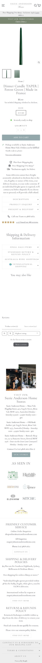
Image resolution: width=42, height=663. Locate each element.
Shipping (17, 102)
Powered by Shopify (21, 661)
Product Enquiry (21, 204)
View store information (13, 155)
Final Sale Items (21, 247)
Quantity (21, 126)
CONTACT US (21, 552)
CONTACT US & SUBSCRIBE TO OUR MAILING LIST (20, 643)
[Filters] (10, 333)
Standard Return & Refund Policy (21, 253)
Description (21, 199)
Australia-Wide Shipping (21, 259)
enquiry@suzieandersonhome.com (21, 542)
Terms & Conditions (20, 650)
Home (20, 81)
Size (21, 108)
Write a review (21, 344)
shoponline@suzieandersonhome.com (21, 534)
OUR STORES (21, 455)
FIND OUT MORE (21, 601)
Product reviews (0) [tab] (11, 326)
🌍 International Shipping (21, 265)
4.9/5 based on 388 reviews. (27, 222)
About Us (20, 656)
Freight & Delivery (21, 209)
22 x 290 (21, 112)
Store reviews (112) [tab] (30, 326)
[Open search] (4, 333)
